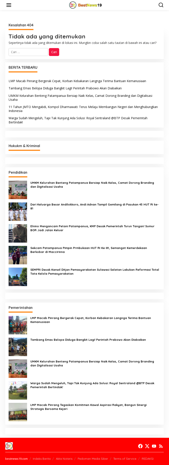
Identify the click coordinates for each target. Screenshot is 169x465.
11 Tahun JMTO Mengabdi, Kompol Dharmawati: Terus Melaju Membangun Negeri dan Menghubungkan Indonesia (83, 109)
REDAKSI (148, 458)
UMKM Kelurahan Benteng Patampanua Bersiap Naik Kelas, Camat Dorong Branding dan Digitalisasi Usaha (80, 98)
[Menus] (8, 5)
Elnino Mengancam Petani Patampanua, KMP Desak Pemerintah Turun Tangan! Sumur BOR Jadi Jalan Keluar (92, 228)
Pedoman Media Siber (93, 458)
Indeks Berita (42, 458)
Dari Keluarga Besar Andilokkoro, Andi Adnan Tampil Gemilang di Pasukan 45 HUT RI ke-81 (94, 206)
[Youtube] (154, 446)
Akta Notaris (64, 458)
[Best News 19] (85, 5)
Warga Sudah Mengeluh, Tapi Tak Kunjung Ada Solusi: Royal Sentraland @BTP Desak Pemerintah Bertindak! (78, 120)
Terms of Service (124, 458)
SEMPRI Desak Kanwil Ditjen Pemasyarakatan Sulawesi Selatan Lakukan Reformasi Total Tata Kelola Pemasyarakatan (94, 271)
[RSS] (161, 446)
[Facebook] (140, 446)
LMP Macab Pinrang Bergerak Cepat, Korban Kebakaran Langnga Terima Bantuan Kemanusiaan (77, 81)
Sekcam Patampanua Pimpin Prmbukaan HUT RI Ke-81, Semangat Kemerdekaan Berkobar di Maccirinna (88, 250)
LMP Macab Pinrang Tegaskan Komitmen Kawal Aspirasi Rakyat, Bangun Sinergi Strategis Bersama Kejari (88, 407)
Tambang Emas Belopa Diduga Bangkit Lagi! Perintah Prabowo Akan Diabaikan (65, 88)
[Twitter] (147, 446)
